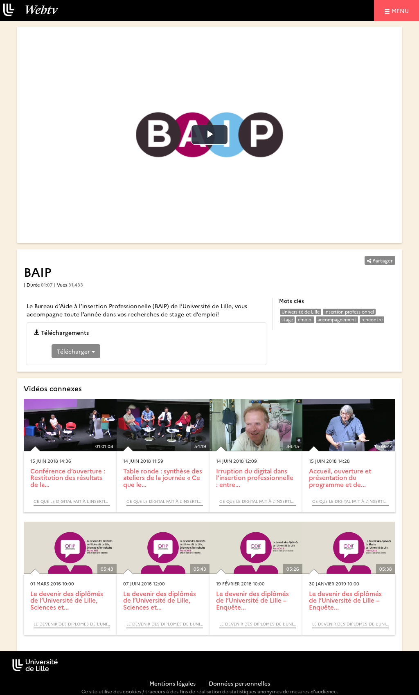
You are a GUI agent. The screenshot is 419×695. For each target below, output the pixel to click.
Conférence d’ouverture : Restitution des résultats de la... (67, 477)
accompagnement (337, 319)
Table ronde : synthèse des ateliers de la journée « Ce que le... (162, 477)
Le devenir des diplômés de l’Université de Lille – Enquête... (252, 600)
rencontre (372, 319)
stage (287, 319)
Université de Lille (301, 312)
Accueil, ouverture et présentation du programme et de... (340, 477)
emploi (305, 319)
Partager (382, 260)
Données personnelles (239, 683)
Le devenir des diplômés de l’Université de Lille (72, 624)
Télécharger (74, 351)
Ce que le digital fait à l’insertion (72, 501)
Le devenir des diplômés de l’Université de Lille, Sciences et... (66, 600)
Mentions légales (172, 683)
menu (401, 10)
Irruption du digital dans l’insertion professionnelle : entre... (254, 477)
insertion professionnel (349, 312)
